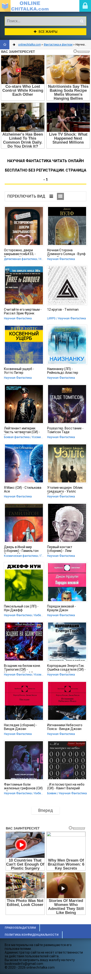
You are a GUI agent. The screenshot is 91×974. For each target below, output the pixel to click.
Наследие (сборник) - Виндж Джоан (20, 727)
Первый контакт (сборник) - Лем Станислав (59, 549)
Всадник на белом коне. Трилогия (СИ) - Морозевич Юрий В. (22, 668)
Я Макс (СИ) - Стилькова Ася (22, 489)
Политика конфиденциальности (32, 934)
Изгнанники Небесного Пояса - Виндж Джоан (64, 727)
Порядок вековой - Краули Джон (61, 608)
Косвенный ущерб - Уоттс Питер (19, 370)
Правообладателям (20, 927)
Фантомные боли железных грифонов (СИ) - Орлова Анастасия (23, 787)
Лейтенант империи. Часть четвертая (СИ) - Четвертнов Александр (22, 430)
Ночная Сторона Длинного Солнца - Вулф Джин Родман (66, 252)
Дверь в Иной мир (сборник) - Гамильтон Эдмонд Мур (21, 549)
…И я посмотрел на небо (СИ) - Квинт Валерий (65, 786)
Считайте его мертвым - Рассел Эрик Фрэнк (23, 311)
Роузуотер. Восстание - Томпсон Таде (65, 430)
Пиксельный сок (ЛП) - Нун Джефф (21, 608)
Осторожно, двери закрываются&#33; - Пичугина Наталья (20, 252)
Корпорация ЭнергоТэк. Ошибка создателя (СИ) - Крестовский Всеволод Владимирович (66, 668)
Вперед (45, 810)
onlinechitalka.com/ (27, 6)
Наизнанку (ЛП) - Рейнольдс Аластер (62, 370)
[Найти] (81, 21)
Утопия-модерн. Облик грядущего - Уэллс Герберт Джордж (65, 490)
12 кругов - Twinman (63, 309)
